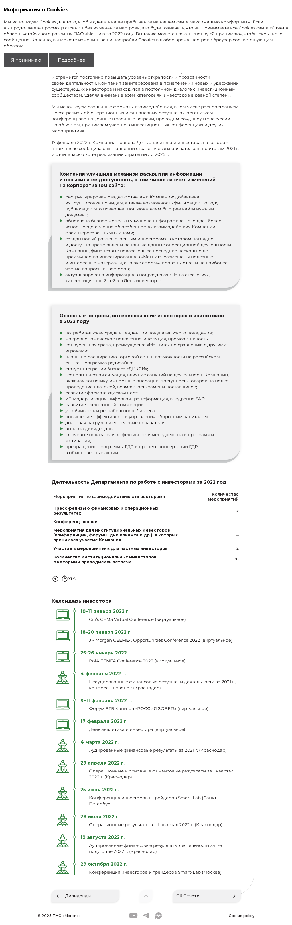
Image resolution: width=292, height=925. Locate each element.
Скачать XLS (69, 578)
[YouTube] (133, 915)
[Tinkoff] (158, 915)
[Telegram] (146, 915)
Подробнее (71, 60)
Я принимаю (26, 60)
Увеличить (55, 578)
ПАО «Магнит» (66, 915)
